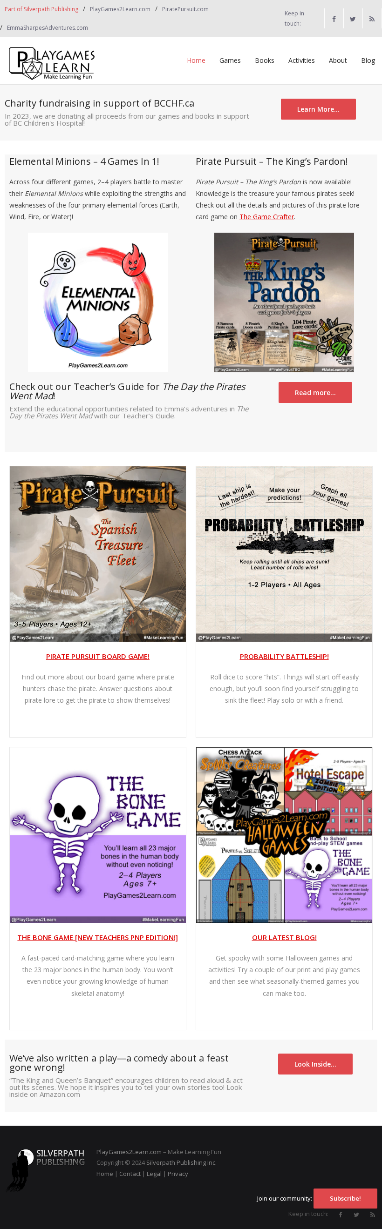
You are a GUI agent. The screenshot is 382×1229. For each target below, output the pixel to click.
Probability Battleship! (284, 656)
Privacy (178, 1173)
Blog (368, 60)
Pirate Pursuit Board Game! (98, 656)
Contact (130, 1173)
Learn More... (318, 109)
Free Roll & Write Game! (281, 721)
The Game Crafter (266, 216)
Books (264, 60)
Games (230, 60)
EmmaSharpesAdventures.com (47, 28)
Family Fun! (95, 721)
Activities (301, 60)
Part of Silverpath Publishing (41, 9)
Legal (154, 1173)
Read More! (281, 1014)
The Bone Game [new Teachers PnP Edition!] (97, 937)
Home (196, 60)
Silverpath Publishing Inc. (181, 1162)
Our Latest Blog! (284, 937)
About (338, 60)
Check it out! (94, 1014)
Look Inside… (315, 1064)
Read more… (315, 392)
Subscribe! (345, 1198)
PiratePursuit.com (185, 9)
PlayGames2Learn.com (120, 9)
